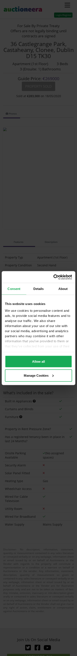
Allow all (38, 361)
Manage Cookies (36, 375)
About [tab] (63, 289)
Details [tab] (38, 289)
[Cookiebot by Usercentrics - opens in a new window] (54, 277)
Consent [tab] (13, 289)
